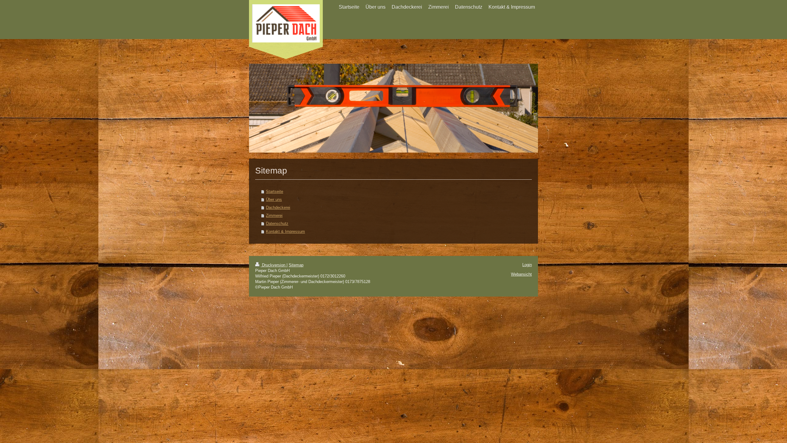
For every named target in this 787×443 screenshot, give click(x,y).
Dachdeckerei (278, 207)
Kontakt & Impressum (285, 231)
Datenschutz (277, 223)
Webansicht (521, 274)
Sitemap (296, 265)
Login (527, 264)
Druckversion (274, 265)
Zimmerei (274, 215)
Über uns (274, 199)
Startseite (274, 191)
